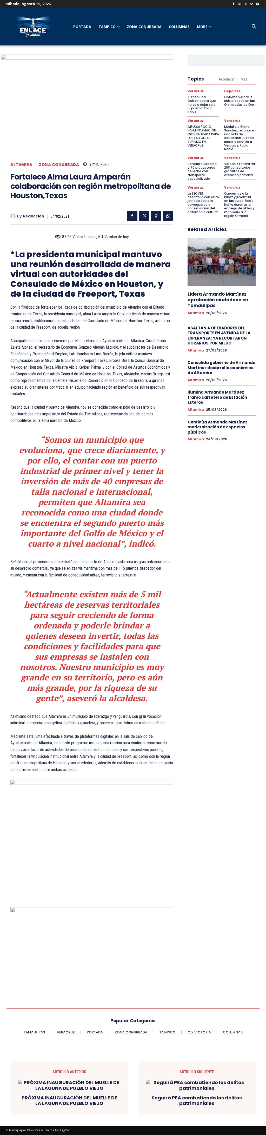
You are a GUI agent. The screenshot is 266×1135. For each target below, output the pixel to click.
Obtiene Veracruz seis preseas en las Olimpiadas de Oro (239, 101)
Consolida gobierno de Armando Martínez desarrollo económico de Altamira (221, 367)
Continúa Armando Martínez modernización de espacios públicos (217, 427)
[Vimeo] (251, 4)
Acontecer (227, 79)
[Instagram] (240, 4)
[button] (254, 27)
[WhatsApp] (168, 216)
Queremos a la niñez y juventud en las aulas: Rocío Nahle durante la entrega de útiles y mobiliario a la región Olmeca (239, 204)
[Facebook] (234, 4)
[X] (246, 4)
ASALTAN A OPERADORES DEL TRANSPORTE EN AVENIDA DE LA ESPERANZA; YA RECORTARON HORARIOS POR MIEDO (219, 335)
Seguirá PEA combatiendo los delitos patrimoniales (197, 1100)
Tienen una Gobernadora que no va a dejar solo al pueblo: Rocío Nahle (202, 104)
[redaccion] (13, 216)
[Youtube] (257, 4)
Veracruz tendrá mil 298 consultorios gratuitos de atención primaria (240, 169)
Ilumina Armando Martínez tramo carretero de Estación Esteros (217, 397)
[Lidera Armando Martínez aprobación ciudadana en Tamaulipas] (222, 262)
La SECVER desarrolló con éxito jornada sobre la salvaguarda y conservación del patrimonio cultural (203, 202)
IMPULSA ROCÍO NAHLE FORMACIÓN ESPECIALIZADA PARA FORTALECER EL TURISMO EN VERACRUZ (203, 136)
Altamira (21, 165)
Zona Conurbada (59, 165)
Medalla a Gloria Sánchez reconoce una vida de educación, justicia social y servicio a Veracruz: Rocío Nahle (239, 137)
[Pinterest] (156, 216)
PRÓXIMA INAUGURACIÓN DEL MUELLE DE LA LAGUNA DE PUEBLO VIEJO (69, 1100)
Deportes (232, 91)
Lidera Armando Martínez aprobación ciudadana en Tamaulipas (218, 300)
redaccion (33, 216)
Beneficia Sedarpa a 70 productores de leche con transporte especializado (202, 171)
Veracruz (196, 91)
